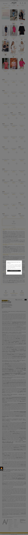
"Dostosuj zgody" (13, 267)
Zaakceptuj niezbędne (14, 272)
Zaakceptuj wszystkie (14, 270)
